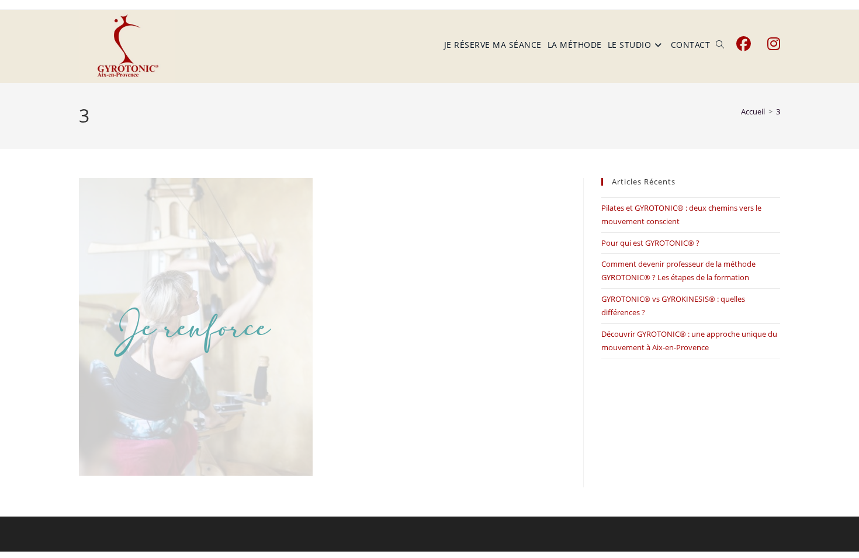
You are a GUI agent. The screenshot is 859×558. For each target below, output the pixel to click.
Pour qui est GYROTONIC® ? (650, 243)
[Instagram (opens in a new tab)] (774, 43)
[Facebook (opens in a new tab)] (744, 43)
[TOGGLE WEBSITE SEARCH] (720, 45)
